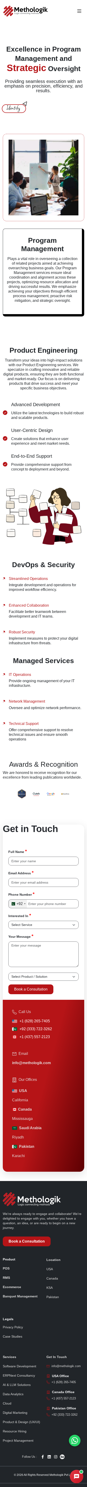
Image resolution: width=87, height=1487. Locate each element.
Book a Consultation (31, 989)
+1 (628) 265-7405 (34, 1021)
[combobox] (18, 904)
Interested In (19, 915)
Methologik (42, 1462)
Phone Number (21, 894)
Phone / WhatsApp (19, 1412)
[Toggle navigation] (79, 11)
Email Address (21, 872)
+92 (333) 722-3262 (35, 1029)
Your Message (20, 936)
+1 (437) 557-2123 (34, 1037)
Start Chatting (46, 1433)
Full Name (17, 851)
